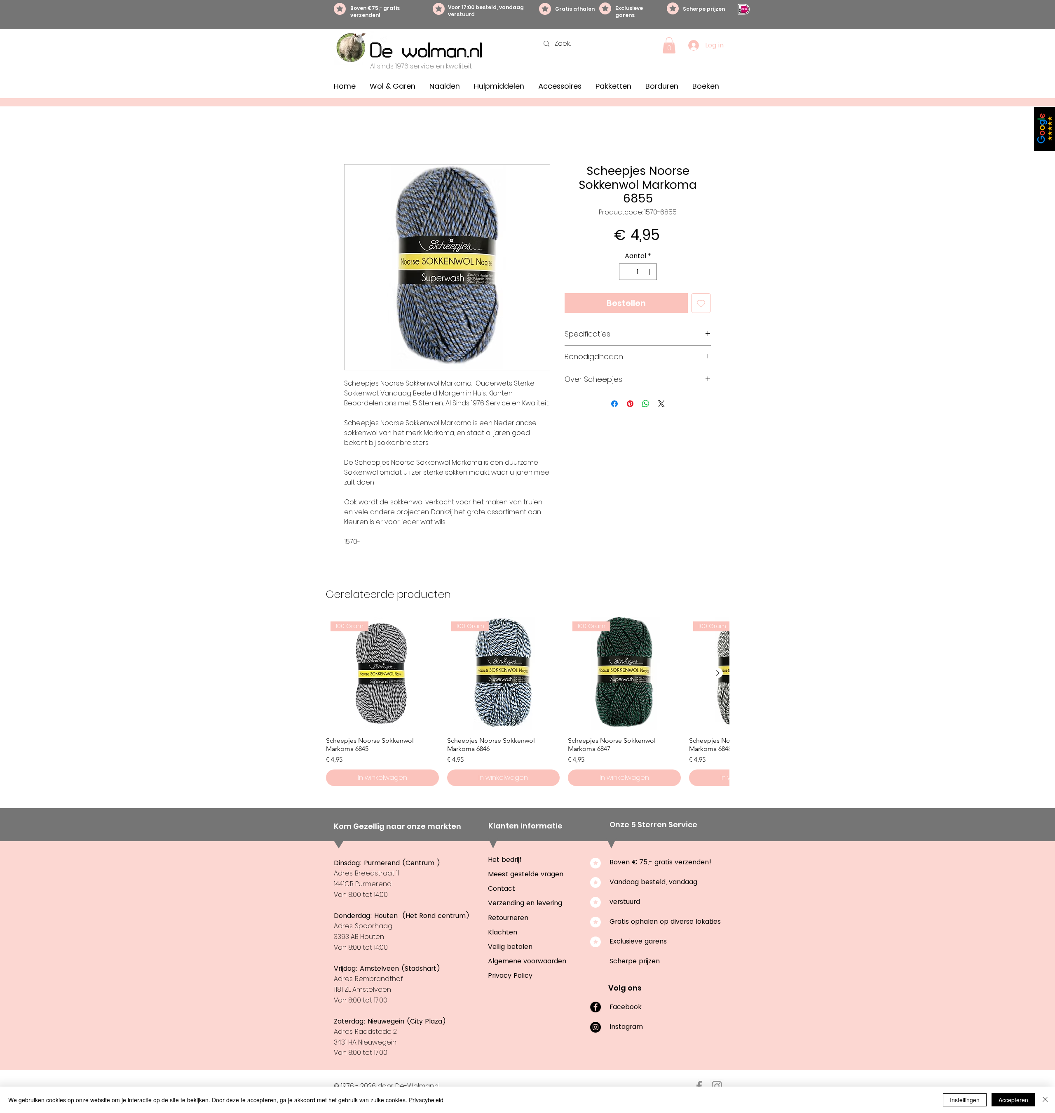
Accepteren (1013, 1100)
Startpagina (363, 135)
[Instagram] (595, 1028)
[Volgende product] (718, 674)
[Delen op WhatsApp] (646, 405)
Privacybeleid (426, 1100)
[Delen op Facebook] (614, 405)
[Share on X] (661, 405)
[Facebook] (595, 1008)
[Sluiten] (1045, 1099)
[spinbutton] (638, 273)
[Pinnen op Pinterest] (630, 405)
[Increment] (650, 273)
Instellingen (965, 1100)
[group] (527, 703)
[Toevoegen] (701, 304)
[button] (669, 45)
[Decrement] (626, 273)
